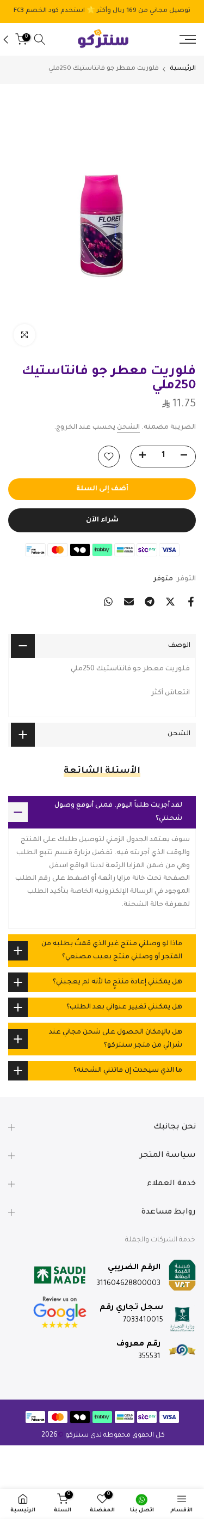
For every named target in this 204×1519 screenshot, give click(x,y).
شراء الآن (102, 520)
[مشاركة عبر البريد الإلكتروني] (129, 602)
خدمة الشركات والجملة (160, 1240)
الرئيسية (183, 69)
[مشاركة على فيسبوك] (191, 602)
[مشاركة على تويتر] (170, 602)
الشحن (128, 427)
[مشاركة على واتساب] (108, 602)
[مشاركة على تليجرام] (149, 602)
